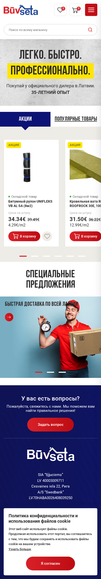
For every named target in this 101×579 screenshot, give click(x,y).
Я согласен (50, 563)
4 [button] (58, 256)
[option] (50, 71)
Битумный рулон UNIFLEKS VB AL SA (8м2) (30, 203)
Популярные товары (76, 119)
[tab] (25, 119)
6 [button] (82, 256)
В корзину (28, 236)
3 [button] (46, 256)
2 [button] (34, 256)
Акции (25, 119)
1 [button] (23, 256)
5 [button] (70, 256)
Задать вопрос (50, 424)
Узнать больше (20, 549)
